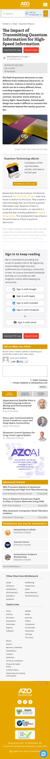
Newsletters (11, 651)
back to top (41, 683)
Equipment (11, 621)
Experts (9, 627)
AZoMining (29, 582)
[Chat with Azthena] (43, 754)
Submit (43, 386)
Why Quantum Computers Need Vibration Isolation (25, 512)
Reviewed (11, 71)
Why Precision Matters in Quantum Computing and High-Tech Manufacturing (25, 488)
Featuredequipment (25, 394)
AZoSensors (30, 586)
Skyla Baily (19, 65)
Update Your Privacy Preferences (26, 751)
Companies (30, 624)
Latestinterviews (9, 394)
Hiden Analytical (14, 505)
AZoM (8, 582)
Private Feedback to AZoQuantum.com (30, 383)
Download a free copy (24, 183)
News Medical (31, 592)
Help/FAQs (29, 631)
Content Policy (12, 670)
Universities (30, 627)
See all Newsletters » (12, 566)
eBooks (28, 611)
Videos (28, 621)
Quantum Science (21, 542)
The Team (29, 637)
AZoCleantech (12, 592)
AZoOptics (10, 596)
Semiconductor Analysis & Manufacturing (25, 555)
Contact (9, 654)
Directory (10, 617)
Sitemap (28, 634)
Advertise (10, 657)
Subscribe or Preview (22, 532)
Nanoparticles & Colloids (25, 529)
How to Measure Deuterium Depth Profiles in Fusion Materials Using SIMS (23, 500)
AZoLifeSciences (32, 596)
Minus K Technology (15, 517)
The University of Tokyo (24, 196)
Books (27, 614)
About (8, 641)
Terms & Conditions (14, 661)
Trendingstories (40, 394)
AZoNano (10, 586)
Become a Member (14, 647)
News (15, 24)
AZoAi (27, 589)
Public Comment (40, 380)
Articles (9, 614)
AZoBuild (10, 599)
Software (10, 631)
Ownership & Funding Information (15, 674)
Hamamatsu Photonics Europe (20, 493)
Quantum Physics (26, 24)
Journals (28, 617)
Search (9, 644)
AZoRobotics (11, 589)
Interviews (10, 624)
